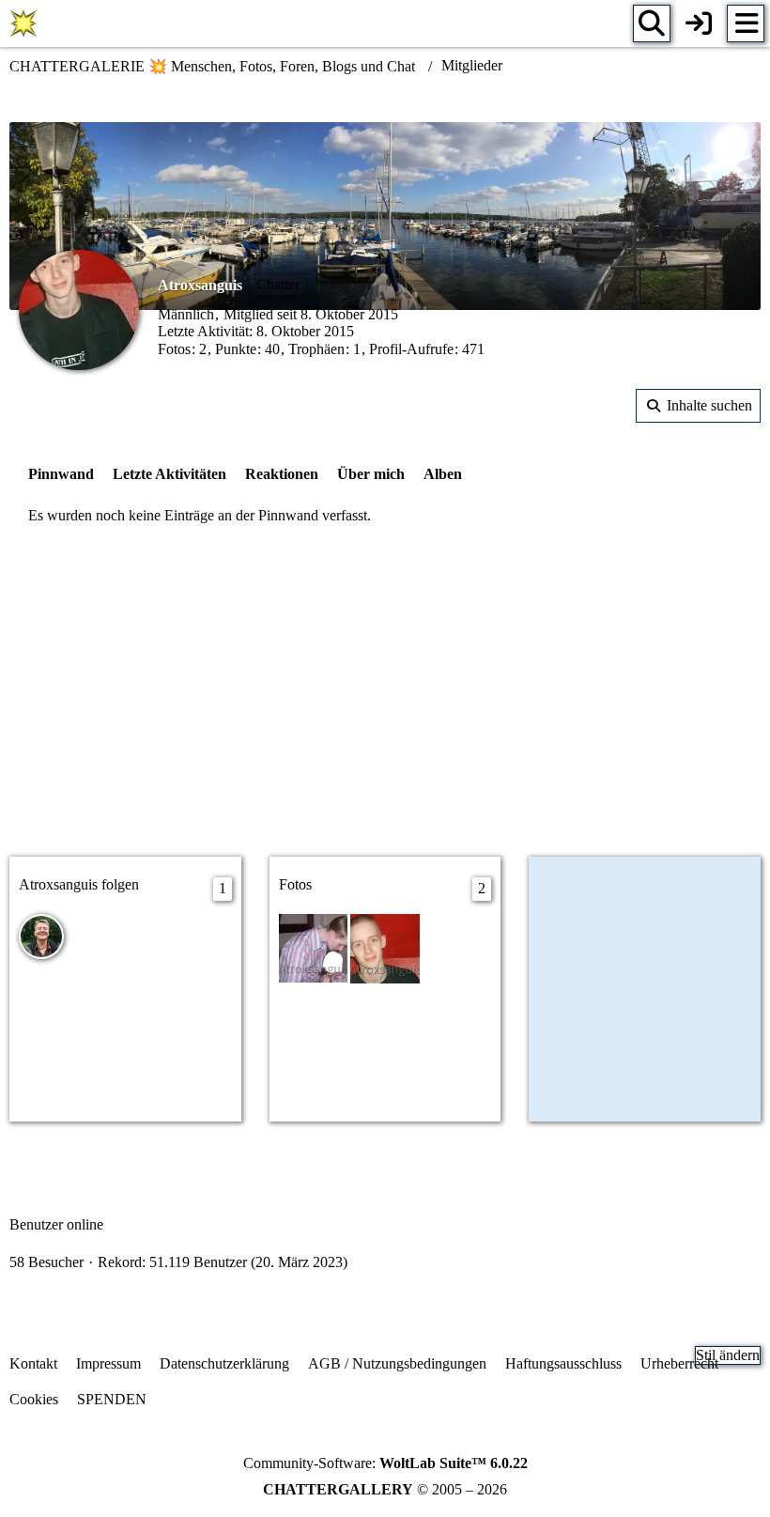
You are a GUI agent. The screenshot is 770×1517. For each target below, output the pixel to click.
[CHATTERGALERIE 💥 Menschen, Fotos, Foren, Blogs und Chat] (23, 23)
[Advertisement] (385, 693)
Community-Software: (385, 1463)
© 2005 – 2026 (385, 1489)
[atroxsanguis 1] (313, 946)
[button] (698, 406)
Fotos (174, 349)
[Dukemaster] (41, 936)
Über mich (371, 474)
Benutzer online (56, 1224)
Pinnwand (61, 474)
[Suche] (651, 23)
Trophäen (316, 349)
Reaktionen (281, 474)
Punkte (235, 349)
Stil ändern (728, 1355)
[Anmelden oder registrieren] (698, 23)
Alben (443, 474)
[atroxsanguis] (385, 946)
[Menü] (745, 23)
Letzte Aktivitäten (169, 474)
